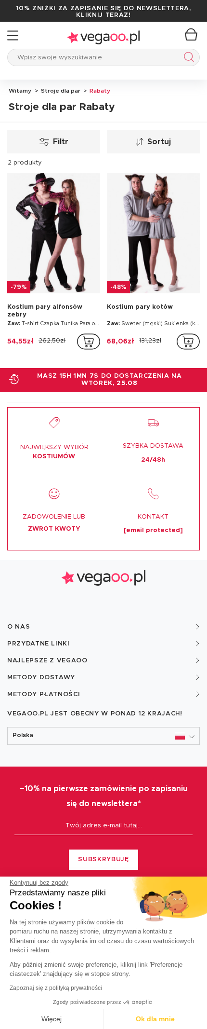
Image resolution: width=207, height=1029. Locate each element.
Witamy (20, 91)
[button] (103, 736)
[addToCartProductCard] (88, 341)
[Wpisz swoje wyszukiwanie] (187, 58)
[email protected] (153, 530)
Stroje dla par (60, 91)
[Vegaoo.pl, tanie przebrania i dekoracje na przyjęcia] (103, 35)
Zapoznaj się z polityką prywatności (56, 988)
